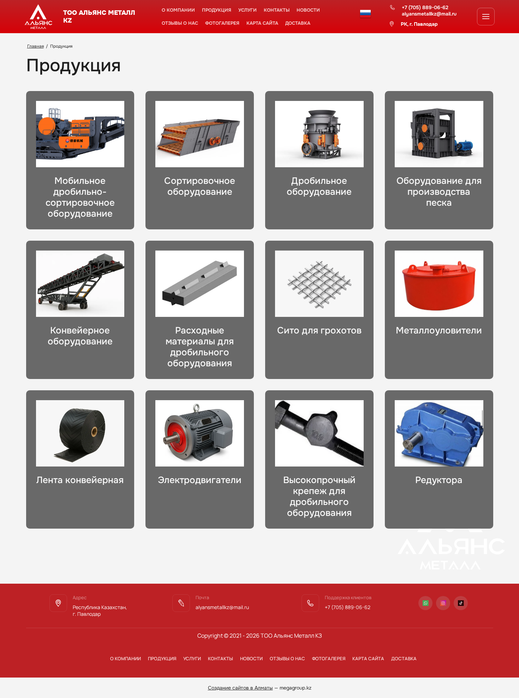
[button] (486, 16)
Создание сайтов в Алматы (240, 688)
